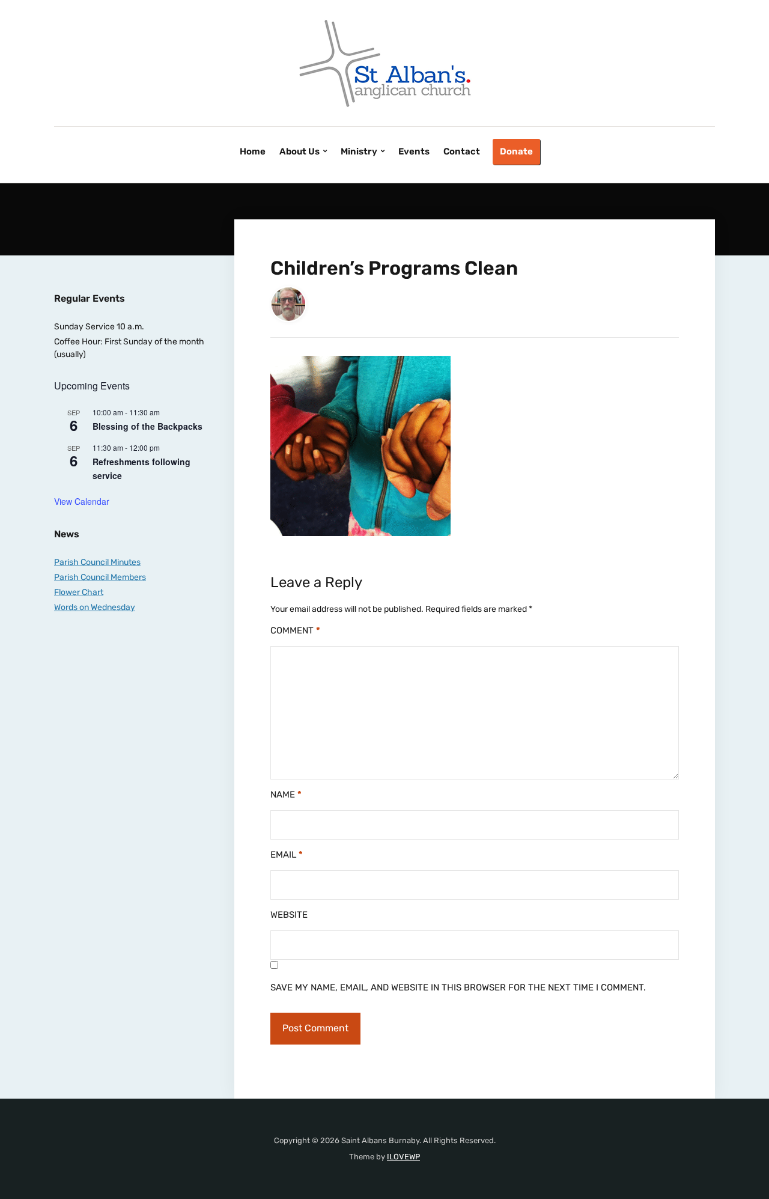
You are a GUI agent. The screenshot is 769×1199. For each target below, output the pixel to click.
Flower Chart (78, 592)
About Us (299, 151)
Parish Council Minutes (97, 562)
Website (289, 914)
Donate (516, 151)
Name (286, 794)
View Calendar (81, 501)
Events (414, 151)
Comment (295, 630)
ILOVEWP (403, 1156)
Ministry (359, 151)
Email (286, 854)
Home (253, 151)
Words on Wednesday (94, 607)
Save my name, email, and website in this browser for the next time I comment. (458, 987)
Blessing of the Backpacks (147, 426)
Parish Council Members (100, 577)
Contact (461, 151)
